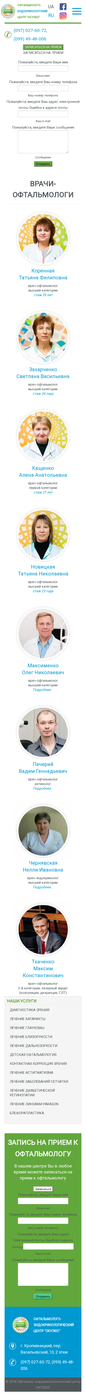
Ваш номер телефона (43, 95)
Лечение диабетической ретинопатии (32, 1092)
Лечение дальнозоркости (33, 1046)
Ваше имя (43, 75)
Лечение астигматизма (31, 1073)
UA (51, 6)
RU (51, 15)
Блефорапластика (27, 1113)
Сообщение (43, 157)
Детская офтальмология (33, 1055)
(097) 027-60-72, (30, 30)
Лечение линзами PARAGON (34, 1104)
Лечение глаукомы (27, 1028)
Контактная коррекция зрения (38, 1064)
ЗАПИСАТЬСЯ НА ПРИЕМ (43, 47)
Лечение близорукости (31, 1037)
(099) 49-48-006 (30, 39)
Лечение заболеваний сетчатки (39, 1082)
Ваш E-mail (43, 121)
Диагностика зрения (29, 1010)
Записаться (43, 1189)
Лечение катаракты (27, 1019)
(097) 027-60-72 (35, 1362)
